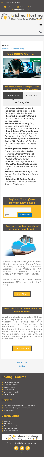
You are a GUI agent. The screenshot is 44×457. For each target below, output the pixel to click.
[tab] (13, 95)
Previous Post (22, 362)
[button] (41, 25)
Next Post (22, 366)
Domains (6, 49)
